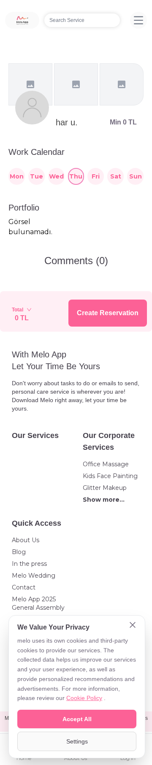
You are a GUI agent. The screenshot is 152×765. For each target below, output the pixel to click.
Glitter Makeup (105, 488)
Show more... (104, 499)
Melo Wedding (33, 575)
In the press (29, 564)
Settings (77, 741)
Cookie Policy (84, 698)
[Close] (132, 626)
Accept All (77, 719)
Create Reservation (107, 312)
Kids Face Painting (110, 476)
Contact (23, 587)
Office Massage (106, 464)
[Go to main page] (22, 20)
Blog (19, 552)
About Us (25, 540)
